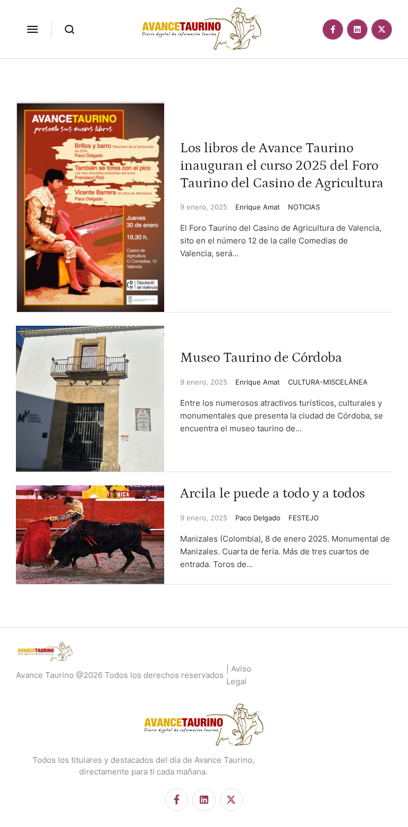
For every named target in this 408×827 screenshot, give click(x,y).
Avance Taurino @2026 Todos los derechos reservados (120, 675)
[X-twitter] (381, 29)
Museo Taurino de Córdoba (261, 357)
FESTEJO (303, 517)
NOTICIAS (304, 207)
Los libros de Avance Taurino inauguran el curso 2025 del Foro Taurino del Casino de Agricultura (282, 166)
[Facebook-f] (332, 29)
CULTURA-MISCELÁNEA (328, 382)
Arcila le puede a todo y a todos (272, 493)
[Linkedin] (357, 29)
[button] (32, 29)
